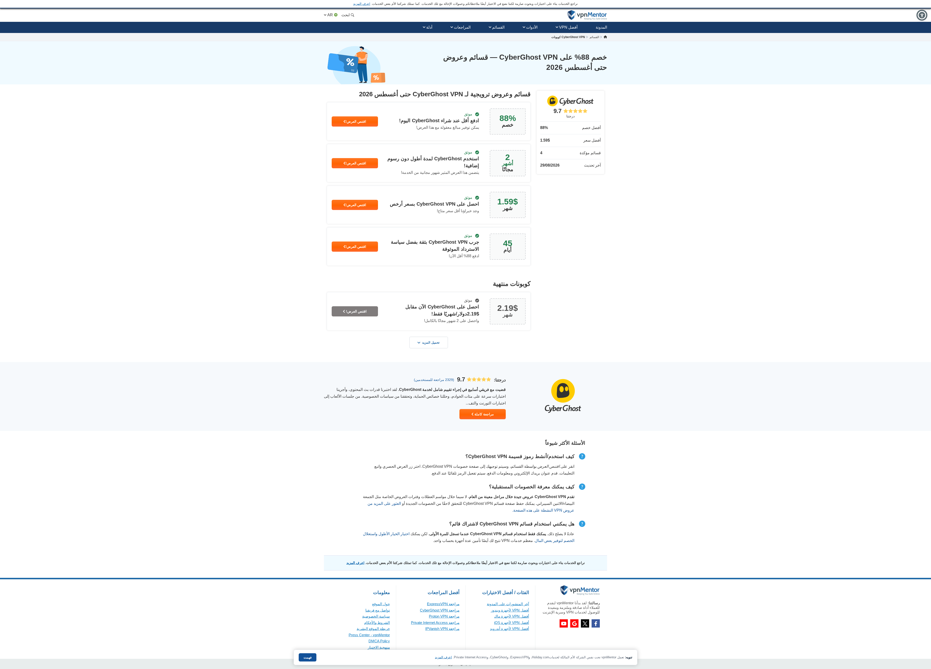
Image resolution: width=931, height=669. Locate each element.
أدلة (429, 27)
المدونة (601, 27)
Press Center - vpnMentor (369, 635)
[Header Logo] (587, 15)
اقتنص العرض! (355, 121)
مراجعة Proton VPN (444, 616)
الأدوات (532, 27)
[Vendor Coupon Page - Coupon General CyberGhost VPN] (428, 121)
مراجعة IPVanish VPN (442, 629)
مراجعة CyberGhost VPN (439, 610)
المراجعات (462, 27)
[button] (922, 15)
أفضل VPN (568, 27)
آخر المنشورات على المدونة (508, 604)
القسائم (498, 27)
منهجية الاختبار (379, 647)
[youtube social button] (564, 623)
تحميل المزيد (431, 342)
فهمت (308, 657)
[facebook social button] (596, 623)
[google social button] (574, 623)
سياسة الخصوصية (376, 616)
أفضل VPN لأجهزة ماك (511, 616)
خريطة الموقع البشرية (373, 629)
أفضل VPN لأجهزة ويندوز (510, 610)
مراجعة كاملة (484, 414)
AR (330, 15)
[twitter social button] (585, 623)
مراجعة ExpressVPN (443, 604)
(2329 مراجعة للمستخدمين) (434, 380)
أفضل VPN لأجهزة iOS (511, 623)
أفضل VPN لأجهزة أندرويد (509, 629)
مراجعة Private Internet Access (435, 623)
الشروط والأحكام (377, 623)
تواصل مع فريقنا (377, 610)
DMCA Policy (379, 641)
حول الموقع (381, 604)
